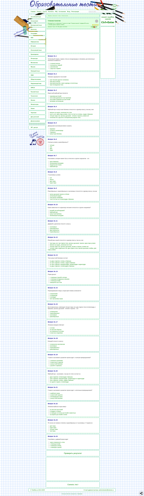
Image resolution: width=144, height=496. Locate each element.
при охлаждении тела (56, 85)
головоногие (54, 311)
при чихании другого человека (59, 80)
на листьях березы (56, 329)
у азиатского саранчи (56, 362)
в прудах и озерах (55, 411)
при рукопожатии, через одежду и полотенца (64, 83)
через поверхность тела (57, 442)
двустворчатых (54, 230)
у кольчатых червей (56, 65)
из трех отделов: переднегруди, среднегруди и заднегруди (68, 264)
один (51, 150)
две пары (53, 181)
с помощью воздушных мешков (59, 279)
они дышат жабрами (56, 197)
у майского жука (55, 393)
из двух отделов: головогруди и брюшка (62, 266)
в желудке (53, 297)
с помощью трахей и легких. (58, 277)
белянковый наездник (56, 163)
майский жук (54, 166)
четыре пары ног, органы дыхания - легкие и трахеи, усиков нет (69, 116)
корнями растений (55, 96)
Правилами (80, 493)
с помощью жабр (55, 280)
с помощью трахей (55, 447)
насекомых (53, 227)
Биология (55, 15)
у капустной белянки (56, 364)
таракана (53, 132)
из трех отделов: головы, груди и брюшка (62, 262)
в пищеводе (53, 295)
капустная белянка (56, 214)
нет (51, 178)
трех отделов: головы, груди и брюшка (61, 380)
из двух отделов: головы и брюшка (60, 261)
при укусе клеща (55, 81)
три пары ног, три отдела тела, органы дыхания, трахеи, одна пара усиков (72, 243)
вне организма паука (56, 298)
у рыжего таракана (56, 365)
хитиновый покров (55, 196)
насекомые (53, 315)
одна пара (53, 183)
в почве (52, 328)
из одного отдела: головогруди (59, 382)
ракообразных (54, 228)
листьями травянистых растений (60, 99)
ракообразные (54, 316)
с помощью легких (55, 445)
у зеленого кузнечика (56, 360)
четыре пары (54, 429)
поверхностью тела (56, 282)
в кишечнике (54, 293)
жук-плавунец (54, 161)
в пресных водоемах (56, 333)
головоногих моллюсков (57, 344)
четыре (52, 145)
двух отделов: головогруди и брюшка (61, 377)
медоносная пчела (55, 165)
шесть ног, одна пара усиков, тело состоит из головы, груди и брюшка (71, 114)
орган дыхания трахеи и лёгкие (59, 194)
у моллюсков (54, 67)
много (52, 179)
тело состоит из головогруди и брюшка (62, 199)
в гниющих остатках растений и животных (63, 413)
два (51, 148)
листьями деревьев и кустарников (60, 98)
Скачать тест (72, 484)
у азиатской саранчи (56, 395)
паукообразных (54, 232)
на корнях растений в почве (58, 414)
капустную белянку (56, 134)
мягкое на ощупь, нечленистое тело (61, 112)
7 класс (59, 15)
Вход (68, 11)
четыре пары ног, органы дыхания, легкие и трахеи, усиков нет (69, 246)
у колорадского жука (56, 396)
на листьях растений (56, 409)
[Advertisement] (73, 41)
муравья (52, 129)
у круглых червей (55, 68)
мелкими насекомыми (56, 101)
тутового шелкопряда (56, 130)
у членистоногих (55, 63)
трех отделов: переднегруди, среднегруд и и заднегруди (67, 378)
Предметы (50, 15)
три (51, 147)
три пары (53, 431)
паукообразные (55, 313)
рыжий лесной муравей (57, 210)
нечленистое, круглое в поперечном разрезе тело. (65, 117)
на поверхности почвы (57, 331)
